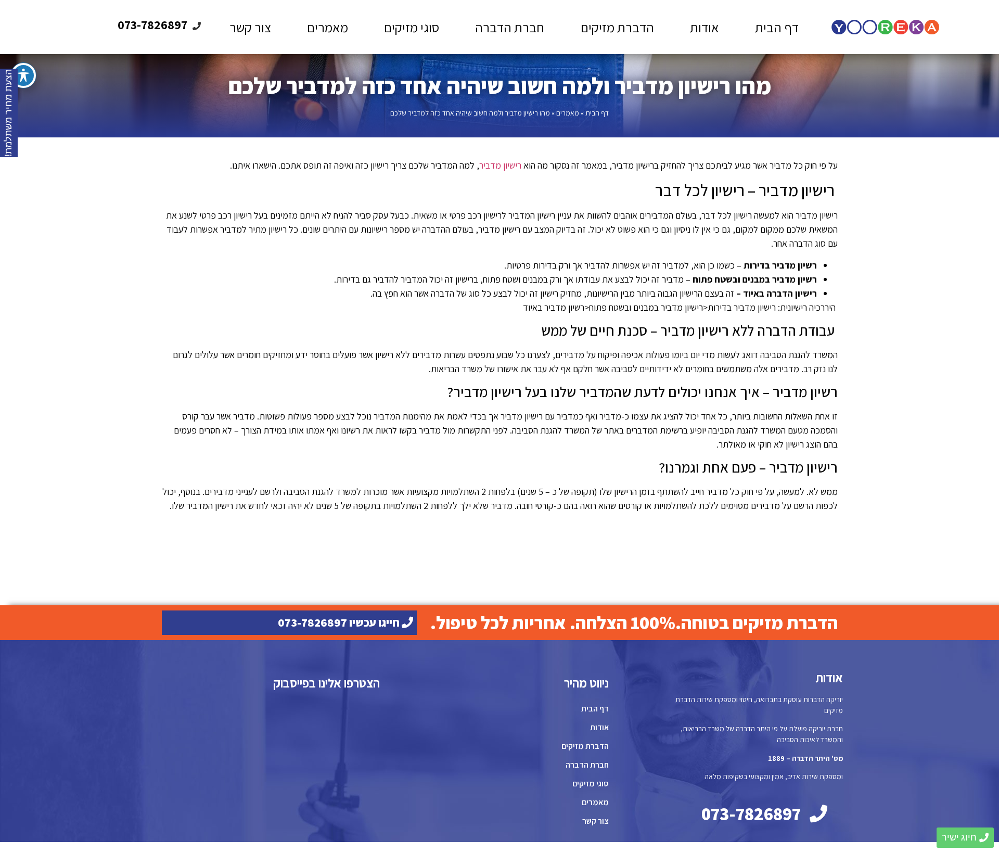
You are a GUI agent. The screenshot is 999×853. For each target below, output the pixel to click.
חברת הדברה (509, 27)
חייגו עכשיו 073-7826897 (340, 622)
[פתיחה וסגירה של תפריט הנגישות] (23, 75)
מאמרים (327, 27)
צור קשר (250, 27)
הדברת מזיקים (617, 27)
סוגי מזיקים (411, 27)
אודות (704, 27)
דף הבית (777, 27)
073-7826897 (152, 24)
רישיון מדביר (500, 165)
